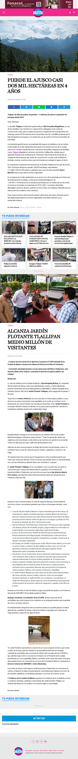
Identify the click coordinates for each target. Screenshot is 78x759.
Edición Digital (44, 750)
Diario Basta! (28, 750)
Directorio (36, 750)
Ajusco (22, 207)
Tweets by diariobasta (10, 724)
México (55, 750)
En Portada (61, 750)
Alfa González (30, 207)
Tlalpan (39, 207)
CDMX (50, 750)
